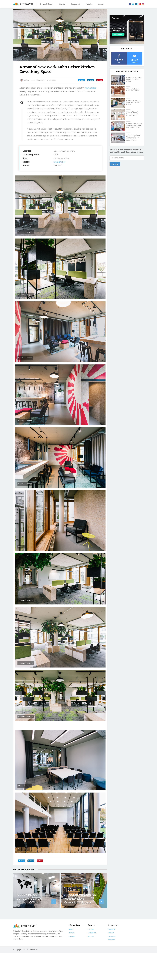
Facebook (111, 929)
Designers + (75, 4)
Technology (40, 80)
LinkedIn (110, 933)
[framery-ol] (127, 29)
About (100, 4)
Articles (89, 4)
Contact (72, 936)
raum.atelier (90, 88)
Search (62, 4)
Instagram (111, 936)
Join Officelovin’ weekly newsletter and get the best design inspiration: (126, 150)
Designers (92, 933)
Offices (91, 929)
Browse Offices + (46, 4)
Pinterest (111, 940)
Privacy (71, 933)
